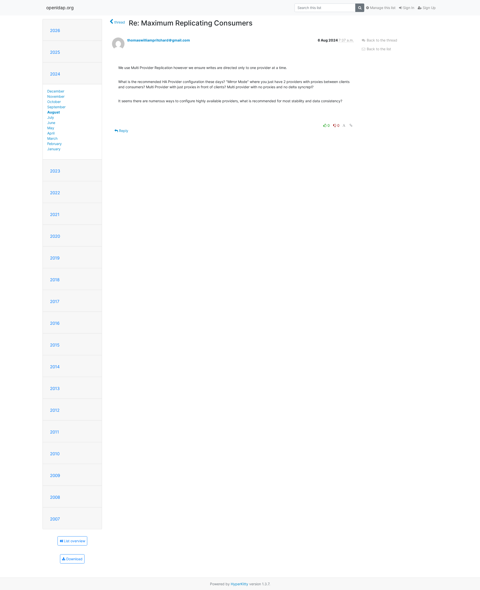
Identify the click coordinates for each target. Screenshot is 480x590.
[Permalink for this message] (351, 125)
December (55, 91)
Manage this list (382, 8)
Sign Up (429, 8)
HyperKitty (239, 584)
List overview (74, 541)
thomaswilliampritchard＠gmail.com (158, 40)
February (54, 144)
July (50, 117)
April (50, 133)
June (51, 122)
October (54, 102)
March (52, 138)
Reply (123, 130)
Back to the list (378, 49)
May (50, 128)
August (53, 112)
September (56, 107)
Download (73, 559)
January (53, 149)
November (55, 96)
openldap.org (60, 7)
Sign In (408, 8)
